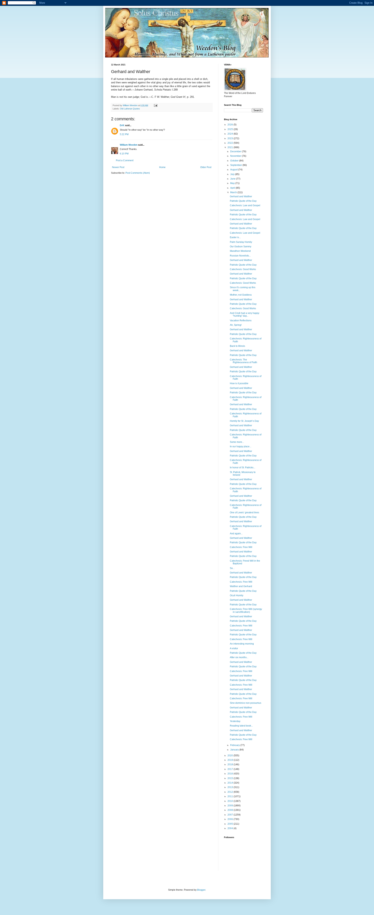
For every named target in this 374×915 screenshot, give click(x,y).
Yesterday (235, 721)
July (232, 174)
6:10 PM (124, 153)
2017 (231, 769)
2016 (231, 773)
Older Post (205, 167)
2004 (231, 828)
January (234, 749)
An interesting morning (242, 643)
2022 (231, 143)
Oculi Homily (236, 595)
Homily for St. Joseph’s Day (244, 421)
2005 (231, 824)
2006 (231, 819)
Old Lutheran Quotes (130, 108)
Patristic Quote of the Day (243, 201)
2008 (231, 810)
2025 (231, 129)
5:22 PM (124, 134)
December (236, 151)
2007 (231, 814)
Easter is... (235, 237)
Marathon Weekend (240, 251)
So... (232, 568)
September (236, 165)
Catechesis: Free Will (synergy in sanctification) (246, 610)
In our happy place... (240, 446)
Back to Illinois (237, 346)
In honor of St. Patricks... (242, 467)
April (233, 188)
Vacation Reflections (240, 320)
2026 (231, 124)
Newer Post (118, 167)
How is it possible (239, 383)
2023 (231, 138)
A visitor (234, 648)
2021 (231, 147)
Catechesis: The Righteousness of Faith (243, 361)
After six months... (239, 657)
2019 (231, 760)
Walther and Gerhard (241, 586)
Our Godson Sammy (240, 246)
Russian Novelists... (240, 255)
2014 (231, 782)
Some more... (237, 442)
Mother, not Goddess (241, 294)
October (234, 160)
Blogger (201, 890)
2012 (231, 792)
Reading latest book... (241, 725)
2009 (231, 805)
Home (162, 167)
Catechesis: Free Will (241, 547)
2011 (231, 796)
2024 (231, 133)
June (233, 178)
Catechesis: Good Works (243, 269)
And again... (236, 533)
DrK (122, 125)
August (234, 169)
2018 (231, 764)
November (236, 156)
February (235, 745)
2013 (231, 787)
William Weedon (128, 145)
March (233, 192)
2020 (231, 755)
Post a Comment (124, 160)
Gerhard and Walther (241, 196)
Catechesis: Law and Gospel (245, 205)
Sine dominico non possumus (245, 703)
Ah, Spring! (236, 325)
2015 (231, 778)
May (232, 183)
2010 (231, 801)
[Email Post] (155, 105)
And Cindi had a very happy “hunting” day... (244, 314)
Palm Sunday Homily (241, 242)
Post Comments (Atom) (137, 173)
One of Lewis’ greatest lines (244, 512)
